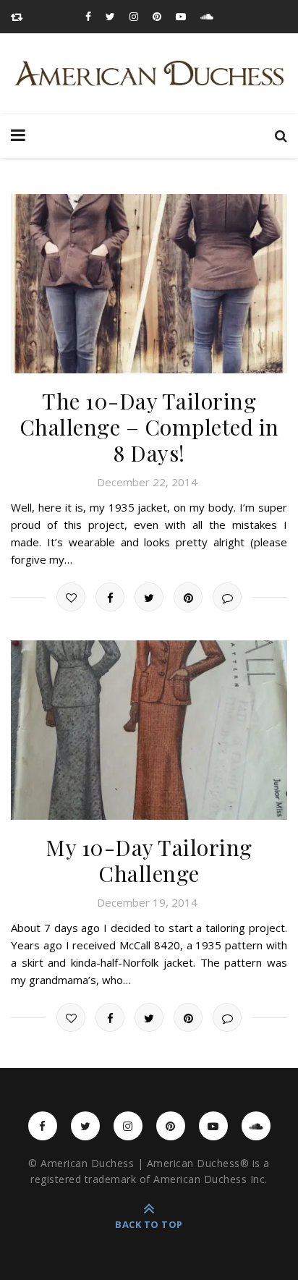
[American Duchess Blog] (149, 74)
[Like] (70, 596)
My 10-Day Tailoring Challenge (149, 860)
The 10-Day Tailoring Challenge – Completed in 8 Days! (149, 426)
